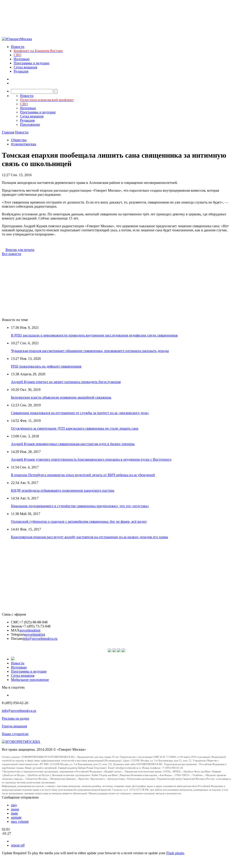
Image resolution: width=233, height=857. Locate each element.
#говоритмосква (23, 144)
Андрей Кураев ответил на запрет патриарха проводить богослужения (66, 382)
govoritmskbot (30, 630)
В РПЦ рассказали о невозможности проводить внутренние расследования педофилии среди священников (94, 335)
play (14, 805)
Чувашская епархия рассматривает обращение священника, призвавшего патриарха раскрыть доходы (90, 351)
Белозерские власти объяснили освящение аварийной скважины (61, 397)
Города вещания (14, 726)
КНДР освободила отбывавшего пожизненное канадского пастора (62, 490)
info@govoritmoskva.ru (40, 638)
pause (15, 809)
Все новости (11, 254)
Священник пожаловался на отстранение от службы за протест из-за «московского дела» (80, 413)
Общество (19, 140)
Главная (8, 132)
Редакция (21, 71)
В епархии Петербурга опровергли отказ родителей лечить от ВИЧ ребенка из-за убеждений (83, 475)
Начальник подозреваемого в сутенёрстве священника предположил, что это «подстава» (80, 506)
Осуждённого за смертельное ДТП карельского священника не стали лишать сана (74, 428)
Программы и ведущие (31, 63)
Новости (17, 47)
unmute (16, 817)
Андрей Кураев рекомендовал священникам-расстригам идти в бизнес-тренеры (73, 444)
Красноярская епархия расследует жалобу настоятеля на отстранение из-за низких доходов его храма (89, 537)
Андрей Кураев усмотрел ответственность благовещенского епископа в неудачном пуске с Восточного (91, 459)
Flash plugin (175, 853)
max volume (20, 821)
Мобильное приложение (30, 680)
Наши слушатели (15, 734)
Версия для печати (19, 250)
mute (14, 813)
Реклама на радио (15, 718)
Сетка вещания (25, 67)
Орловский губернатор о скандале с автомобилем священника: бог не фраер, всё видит (79, 521)
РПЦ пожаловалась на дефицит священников (46, 366)
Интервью (22, 59)
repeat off (18, 845)
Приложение (30, 124)
